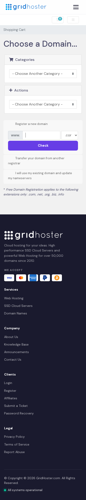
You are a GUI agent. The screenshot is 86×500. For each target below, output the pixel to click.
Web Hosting (13, 298)
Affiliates (10, 398)
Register (10, 391)
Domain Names (15, 313)
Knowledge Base (16, 344)
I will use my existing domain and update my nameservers (40, 175)
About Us (11, 337)
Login (8, 383)
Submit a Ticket (16, 406)
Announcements (16, 352)
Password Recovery (19, 413)
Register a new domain (31, 124)
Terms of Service (16, 444)
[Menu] (75, 7)
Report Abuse (14, 452)
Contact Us (12, 359)
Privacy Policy (14, 437)
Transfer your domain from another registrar (36, 161)
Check (43, 145)
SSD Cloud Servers (18, 306)
